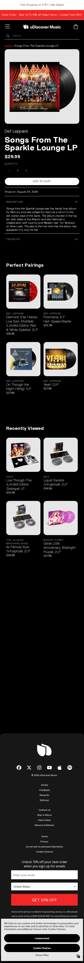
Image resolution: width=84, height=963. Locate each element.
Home (8, 46)
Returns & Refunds (44, 825)
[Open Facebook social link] (19, 767)
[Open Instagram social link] (39, 767)
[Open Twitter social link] (29, 767)
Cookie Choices (44, 852)
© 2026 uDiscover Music (44, 775)
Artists (44, 785)
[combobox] (42, 35)
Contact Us (44, 810)
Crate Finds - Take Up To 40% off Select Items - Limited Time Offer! (42, 14)
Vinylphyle (44, 790)
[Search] (8, 35)
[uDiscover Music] (42, 26)
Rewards (44, 795)
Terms (44, 836)
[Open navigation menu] (8, 26)
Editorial (44, 800)
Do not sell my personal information (44, 846)
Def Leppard (16, 131)
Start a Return (44, 815)
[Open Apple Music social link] (59, 767)
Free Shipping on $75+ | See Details (42, 5)
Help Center (44, 820)
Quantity (11, 164)
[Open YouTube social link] (49, 767)
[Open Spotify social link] (69, 767)
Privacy (44, 841)
